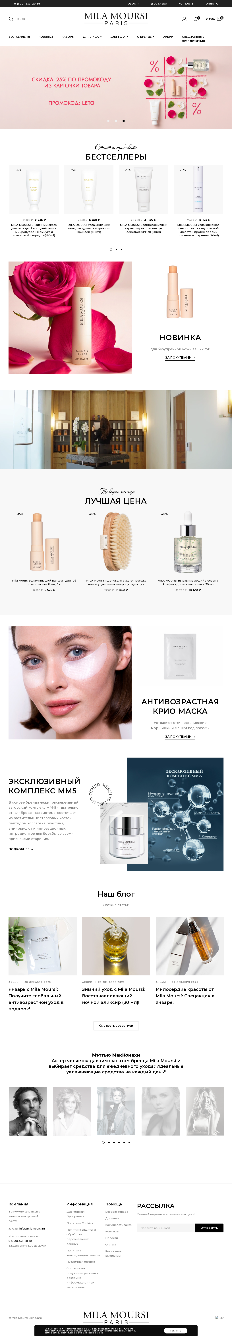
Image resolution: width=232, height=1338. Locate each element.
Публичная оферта (81, 1261)
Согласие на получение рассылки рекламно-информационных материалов (83, 1278)
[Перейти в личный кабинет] (186, 18)
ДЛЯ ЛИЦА (91, 36)
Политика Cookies (80, 1223)
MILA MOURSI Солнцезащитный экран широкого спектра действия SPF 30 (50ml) (143, 228)
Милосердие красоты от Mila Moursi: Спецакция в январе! (185, 996)
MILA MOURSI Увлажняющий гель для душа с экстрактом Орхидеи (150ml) (88, 228)
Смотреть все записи (116, 1025)
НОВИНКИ (46, 36)
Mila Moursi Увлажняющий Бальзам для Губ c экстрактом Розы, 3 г (44, 582)
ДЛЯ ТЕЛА (118, 36)
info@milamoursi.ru (32, 1228)
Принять (175, 1330)
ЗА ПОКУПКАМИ (178, 357)
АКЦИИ (168, 36)
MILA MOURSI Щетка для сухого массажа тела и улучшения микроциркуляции (116, 582)
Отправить (209, 1228)
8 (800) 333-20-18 (27, 3)
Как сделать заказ (118, 1225)
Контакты (186, 3)
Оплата (212, 3)
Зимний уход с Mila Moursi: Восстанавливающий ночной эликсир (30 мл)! (113, 996)
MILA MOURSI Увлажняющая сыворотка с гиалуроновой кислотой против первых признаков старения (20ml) (198, 230)
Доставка (159, 3)
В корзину (34, 210)
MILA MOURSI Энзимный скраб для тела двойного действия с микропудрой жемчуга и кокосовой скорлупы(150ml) (34, 230)
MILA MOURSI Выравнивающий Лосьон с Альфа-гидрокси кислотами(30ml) (188, 582)
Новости (133, 3)
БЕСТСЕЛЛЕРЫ (19, 36)
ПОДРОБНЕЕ (19, 849)
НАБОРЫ (67, 36)
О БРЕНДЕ (144, 36)
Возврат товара (116, 1211)
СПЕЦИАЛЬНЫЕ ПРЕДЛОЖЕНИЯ (193, 39)
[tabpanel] (34, 204)
